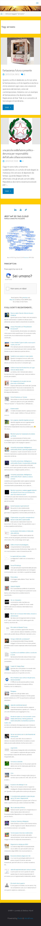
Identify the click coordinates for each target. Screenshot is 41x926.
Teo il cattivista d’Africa (18, 807)
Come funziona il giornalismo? (20, 506)
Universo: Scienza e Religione (19, 821)
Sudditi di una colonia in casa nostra (22, 356)
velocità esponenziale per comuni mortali (23, 869)
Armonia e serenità (16, 761)
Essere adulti (15, 408)
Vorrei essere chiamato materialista (22, 833)
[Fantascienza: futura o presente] (20, 51)
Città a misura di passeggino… (20, 545)
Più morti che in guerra (18, 883)
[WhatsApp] (25, 209)
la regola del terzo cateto (18, 556)
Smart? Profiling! (16, 565)
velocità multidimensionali (19, 705)
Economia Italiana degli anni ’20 (20, 856)
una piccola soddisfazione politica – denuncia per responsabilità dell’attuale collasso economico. (18, 153)
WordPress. (28, 918)
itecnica (26, 257)
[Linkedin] (15, 209)
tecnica (25, 297)
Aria (12, 773)
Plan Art (12, 299)
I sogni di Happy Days (17, 666)
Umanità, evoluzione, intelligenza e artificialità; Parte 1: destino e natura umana (22, 477)
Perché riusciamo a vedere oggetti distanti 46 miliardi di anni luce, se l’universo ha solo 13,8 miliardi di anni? (23, 492)
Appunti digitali (15, 586)
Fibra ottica (14, 577)
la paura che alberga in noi (19, 784)
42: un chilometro (16, 600)
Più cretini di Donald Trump (19, 627)
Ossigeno (13, 691)
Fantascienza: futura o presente (17, 70)
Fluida (19, 918)
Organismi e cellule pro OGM (19, 844)
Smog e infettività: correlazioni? (20, 639)
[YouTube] (20, 209)
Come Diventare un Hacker (19, 397)
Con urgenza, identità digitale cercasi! (22, 420)
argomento (14, 748)
